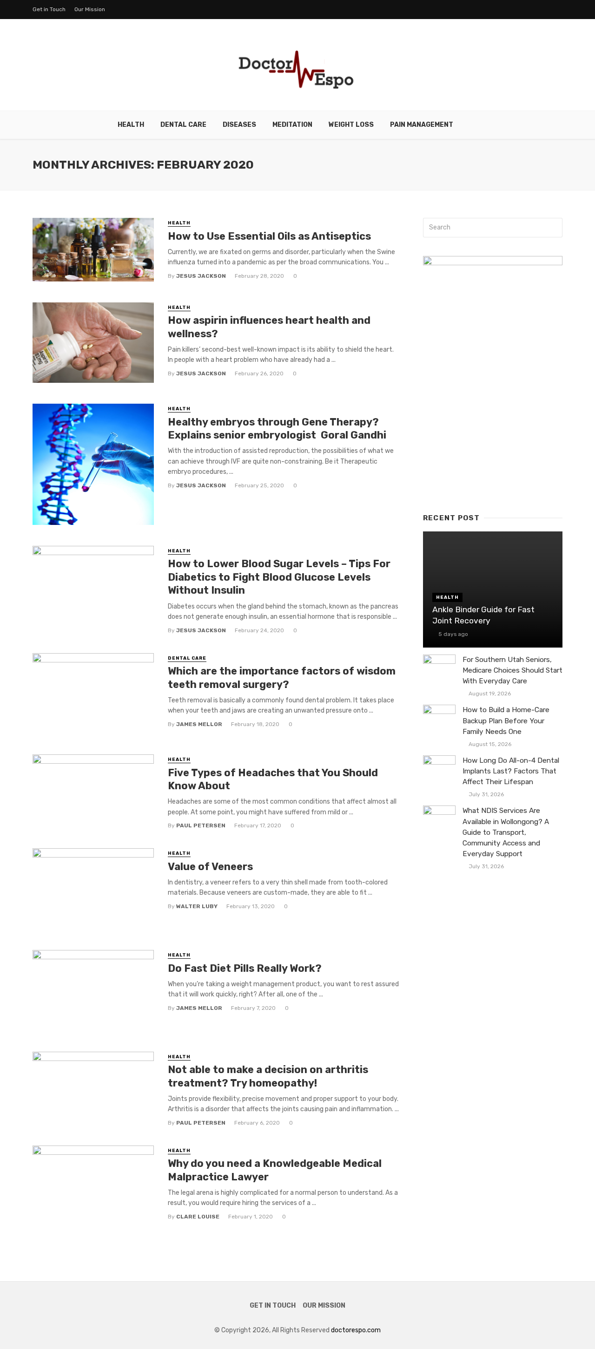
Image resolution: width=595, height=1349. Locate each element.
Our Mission (89, 9)
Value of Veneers (210, 866)
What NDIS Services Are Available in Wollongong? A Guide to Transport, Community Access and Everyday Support (506, 832)
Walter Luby (197, 906)
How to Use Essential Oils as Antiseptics (269, 236)
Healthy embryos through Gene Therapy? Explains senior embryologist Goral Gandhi (278, 428)
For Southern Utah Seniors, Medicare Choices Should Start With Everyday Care (512, 670)
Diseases (239, 125)
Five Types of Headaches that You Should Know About (273, 779)
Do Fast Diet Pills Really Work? (245, 968)
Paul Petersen (200, 825)
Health (131, 125)
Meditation (292, 125)
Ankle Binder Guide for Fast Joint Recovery (483, 615)
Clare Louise (197, 1216)
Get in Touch (49, 9)
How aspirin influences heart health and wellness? (269, 326)
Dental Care (183, 125)
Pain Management (421, 125)
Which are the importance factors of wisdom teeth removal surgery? (282, 677)
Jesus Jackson (201, 276)
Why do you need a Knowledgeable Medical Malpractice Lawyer (275, 1170)
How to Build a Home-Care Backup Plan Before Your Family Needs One (506, 720)
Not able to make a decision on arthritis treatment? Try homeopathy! (268, 1076)
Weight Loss (351, 125)
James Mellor (199, 724)
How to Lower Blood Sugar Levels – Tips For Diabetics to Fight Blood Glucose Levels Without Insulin (279, 577)
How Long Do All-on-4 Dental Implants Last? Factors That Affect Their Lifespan (511, 771)
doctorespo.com (356, 1330)
